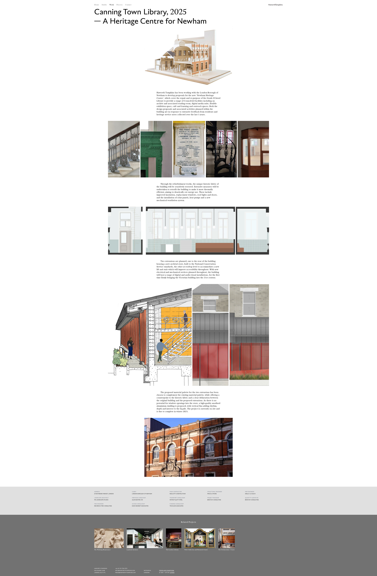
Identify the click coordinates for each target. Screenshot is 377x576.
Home (97, 5)
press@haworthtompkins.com (125, 572)
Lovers (172, 572)
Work (111, 5)
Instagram (147, 570)
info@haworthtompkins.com (125, 570)
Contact (128, 5)
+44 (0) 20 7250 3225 (121, 568)
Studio (104, 5)
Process (120, 5)
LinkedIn (147, 572)
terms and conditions (166, 570)
